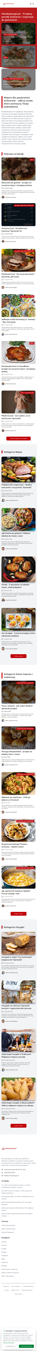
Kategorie (6, 1238)
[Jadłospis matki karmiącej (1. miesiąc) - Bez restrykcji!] (19, 305)
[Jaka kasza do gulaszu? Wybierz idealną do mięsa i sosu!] (19, 519)
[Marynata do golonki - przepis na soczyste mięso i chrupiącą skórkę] (19, 168)
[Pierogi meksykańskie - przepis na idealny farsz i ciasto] (19, 737)
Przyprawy (5, 1255)
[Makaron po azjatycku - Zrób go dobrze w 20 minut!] (19, 783)
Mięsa (3, 1259)
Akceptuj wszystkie (26, 1346)
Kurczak (4, 1245)
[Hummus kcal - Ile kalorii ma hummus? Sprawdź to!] (19, 214)
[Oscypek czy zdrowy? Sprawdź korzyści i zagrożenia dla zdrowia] (19, 991)
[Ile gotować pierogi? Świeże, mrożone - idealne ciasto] (19, 830)
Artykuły (5, 1181)
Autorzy (5, 1221)
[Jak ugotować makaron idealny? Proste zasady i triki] (19, 877)
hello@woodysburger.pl (11, 1175)
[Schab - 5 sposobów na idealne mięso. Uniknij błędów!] (19, 569)
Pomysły (4, 1242)
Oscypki (4, 1249)
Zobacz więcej (18, 656)
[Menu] (30, 4)
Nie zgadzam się (10, 1346)
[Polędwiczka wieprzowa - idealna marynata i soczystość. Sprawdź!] (19, 469)
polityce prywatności (8, 1342)
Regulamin (6, 1286)
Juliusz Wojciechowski (12, 500)
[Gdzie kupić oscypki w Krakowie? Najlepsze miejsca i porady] (19, 1040)
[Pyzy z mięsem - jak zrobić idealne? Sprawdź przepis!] (19, 692)
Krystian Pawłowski (11, 600)
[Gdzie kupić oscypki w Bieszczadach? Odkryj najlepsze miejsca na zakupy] (19, 1089)
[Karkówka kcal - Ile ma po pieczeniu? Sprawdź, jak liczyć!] (19, 260)
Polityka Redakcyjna (27, 1290)
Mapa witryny (18, 1294)
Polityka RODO (15, 1290)
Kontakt (6, 1290)
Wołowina (5, 1262)
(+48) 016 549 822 (9, 1172)
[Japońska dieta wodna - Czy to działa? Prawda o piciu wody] (19, 33)
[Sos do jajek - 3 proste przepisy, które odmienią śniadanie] (19, 619)
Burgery (4, 1252)
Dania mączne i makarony (10, 1269)
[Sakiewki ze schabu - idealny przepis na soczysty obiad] (19, 56)
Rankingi (4, 1266)
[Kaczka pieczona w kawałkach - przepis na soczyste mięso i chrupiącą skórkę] (19, 352)
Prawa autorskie (15, 1286)
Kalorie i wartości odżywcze (10, 1272)
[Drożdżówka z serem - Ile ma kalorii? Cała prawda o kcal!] (19, 79)
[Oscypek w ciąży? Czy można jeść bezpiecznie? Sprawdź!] (19, 943)
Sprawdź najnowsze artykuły (18, 438)
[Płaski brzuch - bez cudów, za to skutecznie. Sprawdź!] (19, 402)
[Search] (33, 4)
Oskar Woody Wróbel (11, 548)
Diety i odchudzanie (8, 1276)
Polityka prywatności (28, 1286)
